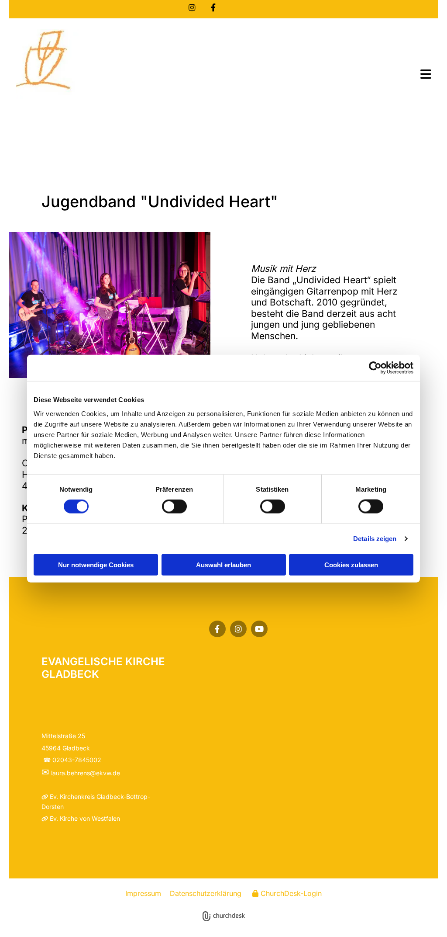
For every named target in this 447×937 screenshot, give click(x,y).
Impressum (143, 893)
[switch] (174, 507)
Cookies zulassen (351, 564)
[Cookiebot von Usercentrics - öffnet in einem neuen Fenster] (375, 368)
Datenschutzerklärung (205, 893)
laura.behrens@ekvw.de (85, 773)
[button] (313, 75)
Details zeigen (374, 538)
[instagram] (192, 7)
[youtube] (259, 628)
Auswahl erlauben (223, 564)
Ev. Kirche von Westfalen (85, 818)
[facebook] (213, 7)
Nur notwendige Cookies (96, 564)
